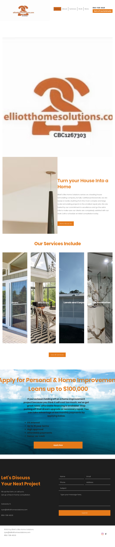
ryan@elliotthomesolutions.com (14, 509)
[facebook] (106, 534)
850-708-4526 (10, 535)
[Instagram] (102, 534)
